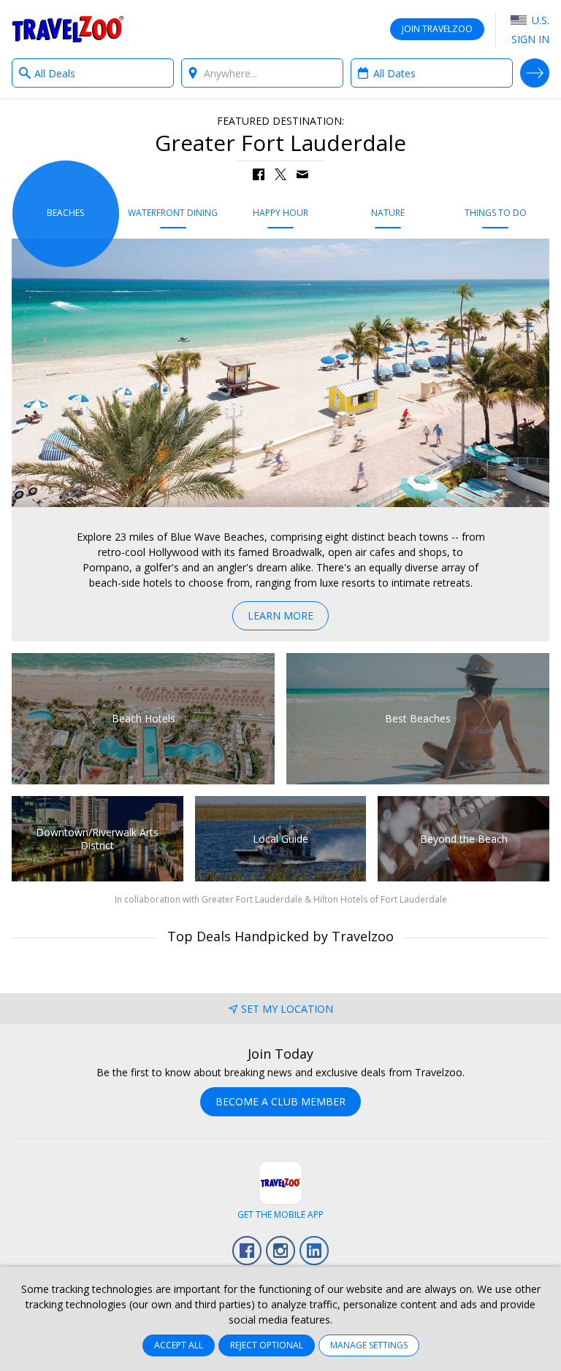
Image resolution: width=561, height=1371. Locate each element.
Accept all (178, 1345)
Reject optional (266, 1345)
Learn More (280, 615)
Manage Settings (369, 1345)
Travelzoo (68, 29)
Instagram (280, 1250)
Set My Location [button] (287, 1009)
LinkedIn (314, 1250)
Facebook (247, 1250)
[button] (258, 174)
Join (437, 29)
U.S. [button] (539, 20)
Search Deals (534, 73)
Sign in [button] (530, 39)
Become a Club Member (280, 1101)
